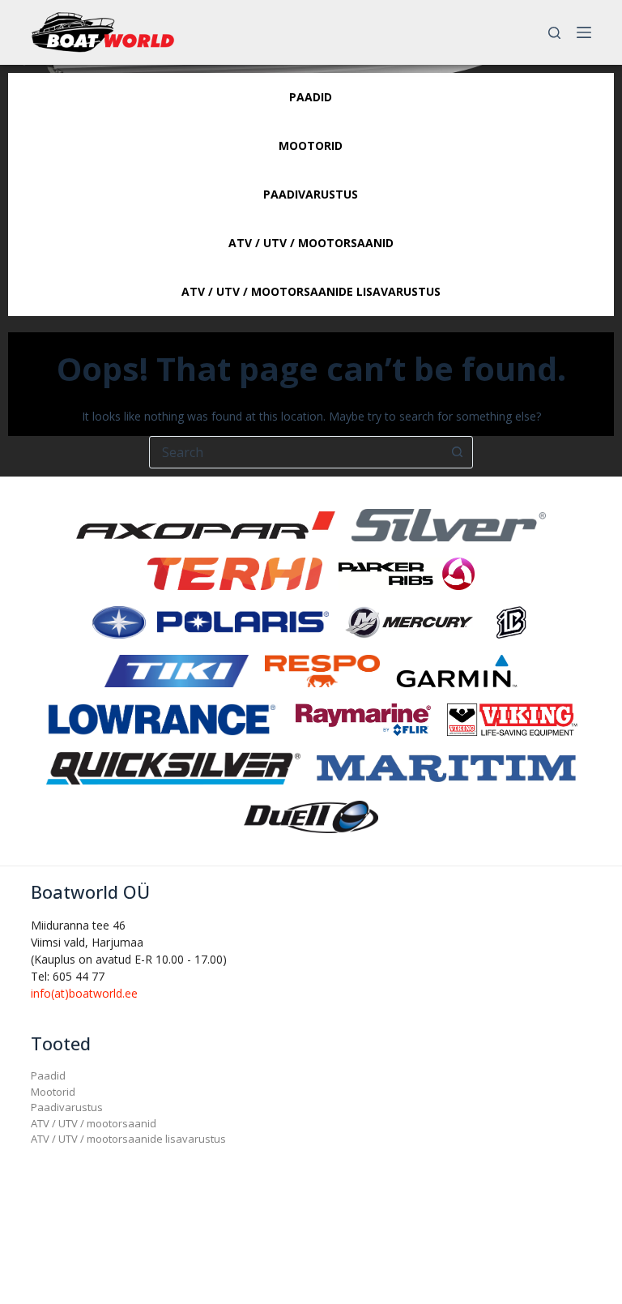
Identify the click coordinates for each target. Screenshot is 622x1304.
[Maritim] (446, 767)
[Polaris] (210, 621)
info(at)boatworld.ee (84, 993)
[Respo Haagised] (322, 670)
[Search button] (456, 452)
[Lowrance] (162, 718)
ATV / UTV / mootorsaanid (93, 1123)
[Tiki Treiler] (176, 670)
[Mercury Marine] (409, 621)
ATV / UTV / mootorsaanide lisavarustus (128, 1138)
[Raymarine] (363, 718)
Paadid (48, 1075)
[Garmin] (457, 670)
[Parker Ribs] (407, 572)
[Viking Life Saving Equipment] (512, 718)
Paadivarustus (67, 1107)
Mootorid (53, 1091)
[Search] (554, 33)
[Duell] (311, 815)
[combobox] (295, 452)
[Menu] (584, 32)
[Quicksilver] (173, 767)
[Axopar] (205, 524)
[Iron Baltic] (510, 621)
